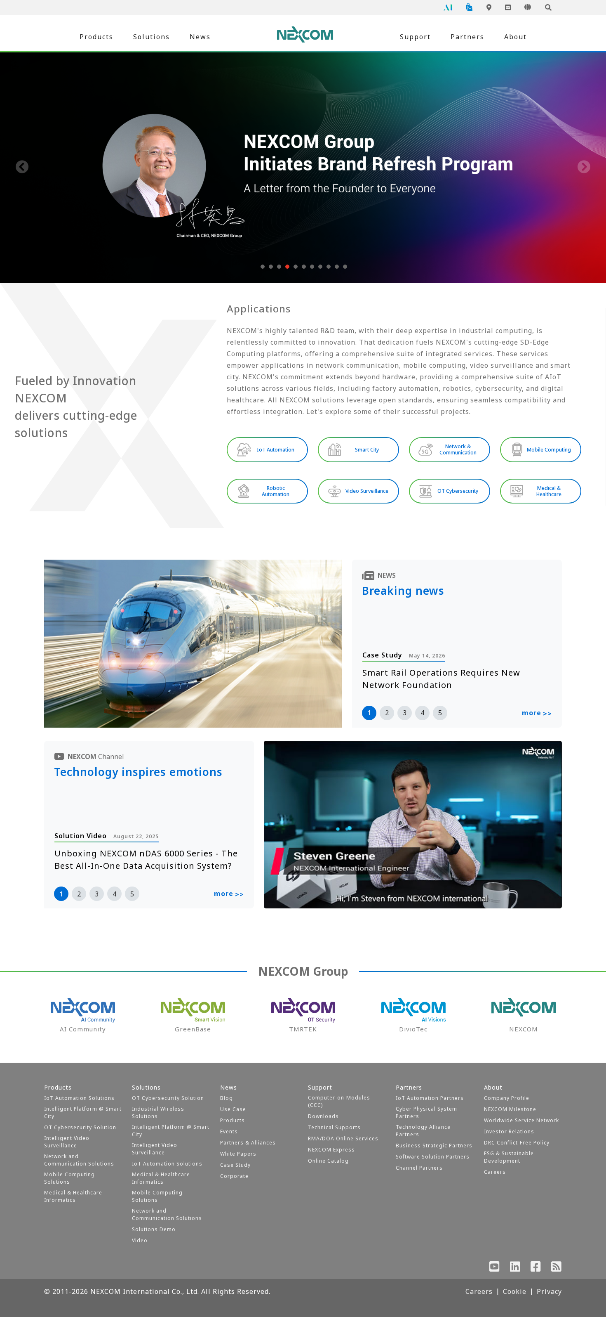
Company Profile (506, 1098)
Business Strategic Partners (434, 1145)
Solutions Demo (154, 1229)
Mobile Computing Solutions (69, 1178)
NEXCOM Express (331, 1149)
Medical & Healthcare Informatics (73, 1196)
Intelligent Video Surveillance (66, 1142)
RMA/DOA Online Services (343, 1138)
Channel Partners (419, 1167)
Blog (226, 1098)
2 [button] (387, 712)
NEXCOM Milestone (510, 1109)
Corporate (234, 1176)
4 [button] (422, 712)
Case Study (235, 1164)
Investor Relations (509, 1131)
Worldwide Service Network (521, 1120)
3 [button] (404, 712)
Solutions (151, 36)
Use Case (233, 1109)
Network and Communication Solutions (79, 1160)
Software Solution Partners (433, 1156)
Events (229, 1131)
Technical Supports (334, 1127)
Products (96, 36)
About (515, 36)
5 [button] (440, 712)
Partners (467, 36)
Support (415, 36)
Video (140, 1240)
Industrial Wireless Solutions (158, 1112)
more (537, 713)
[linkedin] (515, 1268)
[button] (262, 266)
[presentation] (22, 167)
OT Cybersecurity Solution (80, 1127)
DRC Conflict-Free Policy (517, 1142)
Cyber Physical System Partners (426, 1112)
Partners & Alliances (248, 1142)
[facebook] (536, 1268)
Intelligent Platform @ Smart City (83, 1112)
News (200, 36)
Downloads (323, 1116)
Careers (495, 1171)
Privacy (549, 1291)
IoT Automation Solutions (79, 1098)
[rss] (556, 1268)
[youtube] (494, 1268)
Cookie (514, 1291)
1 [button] (369, 712)
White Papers (238, 1153)
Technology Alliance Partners (423, 1130)
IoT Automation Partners (430, 1098)
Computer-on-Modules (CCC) (339, 1101)
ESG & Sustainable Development (509, 1157)
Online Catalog (328, 1160)
